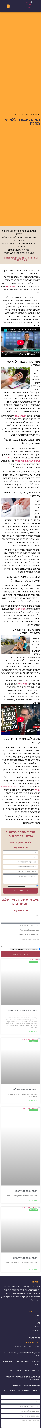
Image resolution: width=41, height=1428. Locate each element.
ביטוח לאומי (20, 609)
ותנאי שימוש (12, 886)
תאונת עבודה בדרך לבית (26, 1191)
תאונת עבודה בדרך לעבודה (25, 1258)
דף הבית (37, 114)
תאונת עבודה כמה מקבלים (25, 1089)
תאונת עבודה (11, 286)
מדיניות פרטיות (20, 886)
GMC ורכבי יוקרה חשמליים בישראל (27, 1346)
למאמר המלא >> (33, 1031)
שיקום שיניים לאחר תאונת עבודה (22, 1010)
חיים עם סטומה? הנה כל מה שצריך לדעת (25, 1371)
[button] (8, 6)
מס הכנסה (22, 684)
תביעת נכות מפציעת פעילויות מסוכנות (26, 1386)
